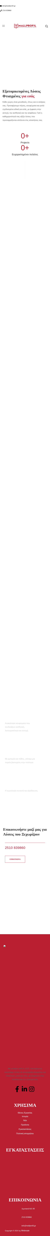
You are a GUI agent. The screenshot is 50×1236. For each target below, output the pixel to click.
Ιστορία (25, 1116)
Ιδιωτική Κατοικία (12, 305)
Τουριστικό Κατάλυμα (13, 371)
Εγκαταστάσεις (25, 1129)
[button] (15, 859)
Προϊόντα (25, 1125)
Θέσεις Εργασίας (25, 1113)
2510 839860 (15, 848)
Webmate (25, 1231)
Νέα (25, 1120)
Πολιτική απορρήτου (25, 1133)
